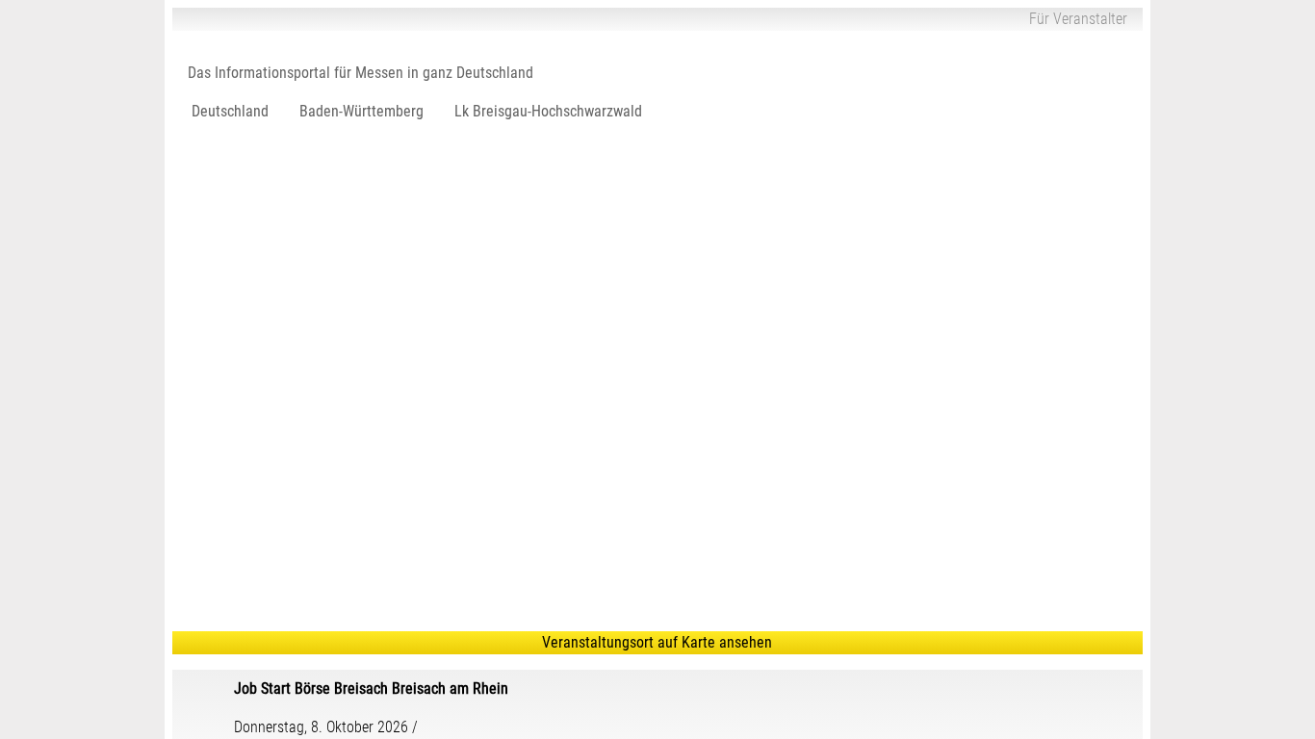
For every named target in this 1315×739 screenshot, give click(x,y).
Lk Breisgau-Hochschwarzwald (548, 111)
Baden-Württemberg (361, 111)
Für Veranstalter (1078, 19)
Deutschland (230, 111)
